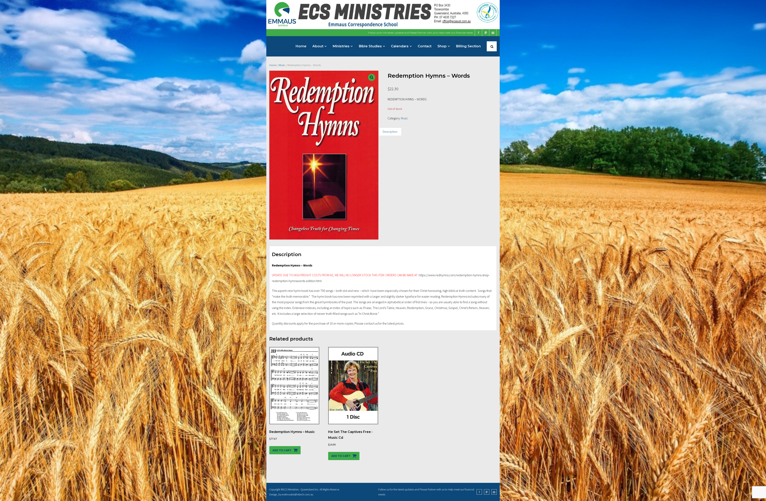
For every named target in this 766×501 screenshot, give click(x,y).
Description (390, 132)
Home (272, 65)
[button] (371, 77)
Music (282, 65)
